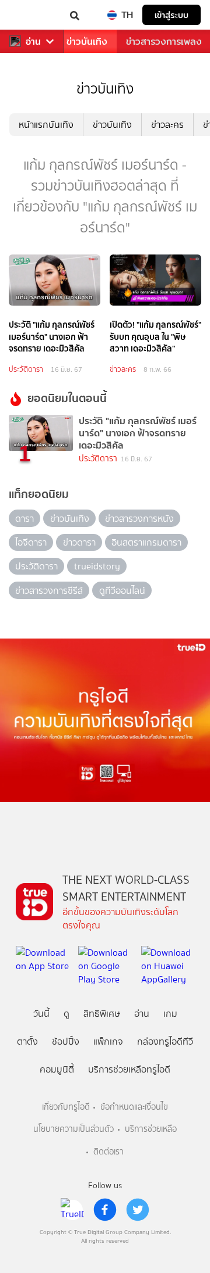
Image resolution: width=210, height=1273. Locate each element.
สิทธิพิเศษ (101, 1013)
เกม (170, 1013)
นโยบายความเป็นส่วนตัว (73, 1129)
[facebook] (105, 1209)
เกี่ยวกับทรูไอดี (66, 1107)
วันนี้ (41, 1013)
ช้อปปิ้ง (65, 1041)
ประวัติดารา (26, 369)
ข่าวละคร (167, 124)
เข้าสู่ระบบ (171, 14)
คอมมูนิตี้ (57, 1069)
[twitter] (137, 1209)
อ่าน (33, 41)
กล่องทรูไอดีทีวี (165, 1041)
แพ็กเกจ (108, 1041)
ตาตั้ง (27, 1041)
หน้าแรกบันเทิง (46, 124)
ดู (66, 1013)
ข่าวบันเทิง (86, 41)
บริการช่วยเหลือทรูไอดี (129, 1069)
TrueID (32, 15)
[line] (72, 1209)
